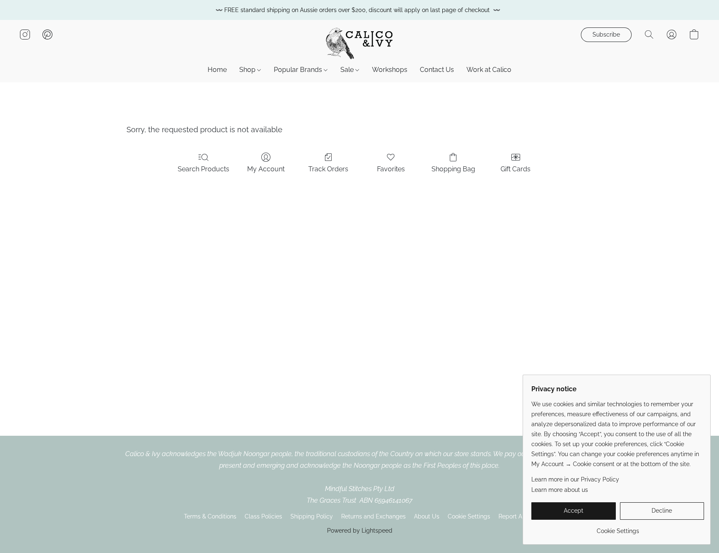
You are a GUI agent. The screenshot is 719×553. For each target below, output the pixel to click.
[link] (617, 528)
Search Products (203, 169)
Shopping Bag (453, 169)
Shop (248, 70)
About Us (426, 516)
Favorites (391, 169)
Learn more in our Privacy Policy (575, 479)
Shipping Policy (311, 516)
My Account (266, 169)
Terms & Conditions (210, 516)
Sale (347, 70)
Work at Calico (488, 70)
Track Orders (328, 169)
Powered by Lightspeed (359, 530)
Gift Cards (516, 169)
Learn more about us (559, 489)
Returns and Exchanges (373, 516)
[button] (359, 42)
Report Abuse (517, 516)
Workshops (389, 70)
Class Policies (263, 516)
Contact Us (437, 70)
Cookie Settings (469, 516)
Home (217, 70)
